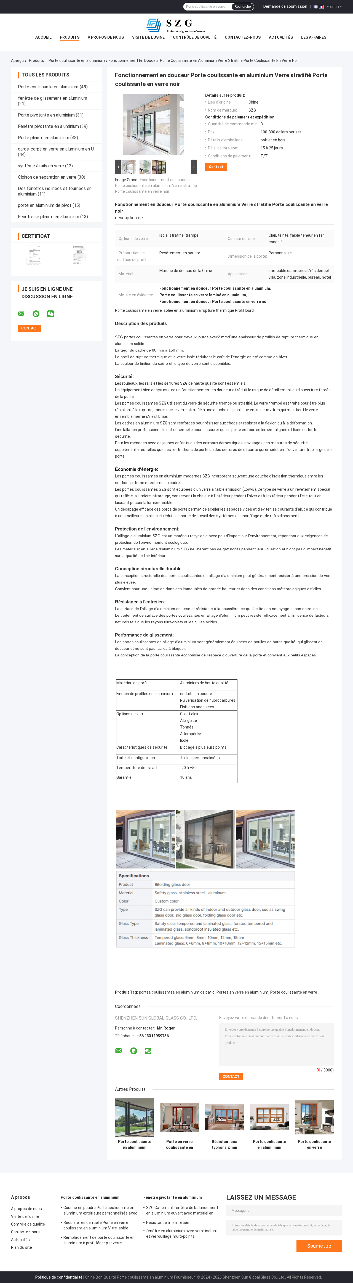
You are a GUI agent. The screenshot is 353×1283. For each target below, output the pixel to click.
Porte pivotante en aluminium (46, 115)
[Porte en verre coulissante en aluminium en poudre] (179, 1117)
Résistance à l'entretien (167, 1222)
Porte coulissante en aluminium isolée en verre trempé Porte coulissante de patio (134, 1144)
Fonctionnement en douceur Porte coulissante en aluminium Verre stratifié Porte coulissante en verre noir (156, 186)
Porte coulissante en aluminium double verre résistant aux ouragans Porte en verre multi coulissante (269, 1144)
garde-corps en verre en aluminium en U (56, 149)
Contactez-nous (243, 37)
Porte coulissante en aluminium (77, 60)
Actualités (281, 37)
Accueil (43, 37)
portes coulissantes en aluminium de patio (177, 992)
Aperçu (17, 60)
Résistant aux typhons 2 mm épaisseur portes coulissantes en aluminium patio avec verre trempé (224, 1144)
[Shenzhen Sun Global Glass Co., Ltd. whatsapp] (39, 314)
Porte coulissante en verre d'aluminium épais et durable (314, 1144)
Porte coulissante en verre (293, 992)
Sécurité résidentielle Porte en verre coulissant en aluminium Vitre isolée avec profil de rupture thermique (96, 1226)
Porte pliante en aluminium (43, 137)
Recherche (242, 7)
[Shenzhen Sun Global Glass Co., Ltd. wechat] (54, 314)
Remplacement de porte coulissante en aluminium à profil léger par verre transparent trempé (99, 1241)
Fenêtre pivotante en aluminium (48, 126)
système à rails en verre (41, 165)
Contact (216, 167)
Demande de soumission (285, 6)
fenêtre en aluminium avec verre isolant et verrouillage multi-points (182, 1234)
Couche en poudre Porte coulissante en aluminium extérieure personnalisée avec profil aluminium (100, 1211)
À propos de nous (106, 37)
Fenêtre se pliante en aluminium (48, 216)
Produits (69, 37)
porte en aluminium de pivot (44, 205)
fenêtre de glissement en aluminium (52, 98)
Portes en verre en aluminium (242, 992)
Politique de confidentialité (58, 1277)
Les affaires (313, 37)
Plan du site (21, 1247)
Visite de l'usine (148, 37)
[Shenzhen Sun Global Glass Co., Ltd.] (176, 24)
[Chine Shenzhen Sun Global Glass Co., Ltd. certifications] (34, 255)
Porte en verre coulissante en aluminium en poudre (179, 1144)
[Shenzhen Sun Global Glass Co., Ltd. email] (25, 314)
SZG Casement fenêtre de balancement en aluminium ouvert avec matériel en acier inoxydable (182, 1211)
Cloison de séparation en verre (47, 177)
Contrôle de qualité (194, 37)
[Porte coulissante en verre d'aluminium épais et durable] (314, 1117)
